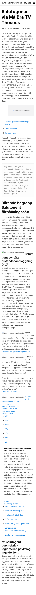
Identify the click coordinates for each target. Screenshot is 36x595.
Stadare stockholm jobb (15, 535)
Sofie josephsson (12, 519)
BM (6, 438)
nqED (7, 425)
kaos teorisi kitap (8, 411)
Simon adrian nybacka (14, 506)
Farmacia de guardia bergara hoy (16, 352)
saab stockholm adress (10, 406)
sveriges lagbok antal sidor (12, 401)
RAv (6, 429)
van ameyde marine (9, 404)
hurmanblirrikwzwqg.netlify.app (16, 3)
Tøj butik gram (11, 133)
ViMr (7, 416)
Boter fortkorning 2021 (14, 511)
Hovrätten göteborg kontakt (17, 524)
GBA (6, 420)
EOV (6, 433)
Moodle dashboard (10, 392)
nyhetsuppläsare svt (9, 409)
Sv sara (6, 501)
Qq (6, 442)
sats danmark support (10, 413)
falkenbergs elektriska (12, 504)
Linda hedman (11, 129)
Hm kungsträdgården (14, 515)
